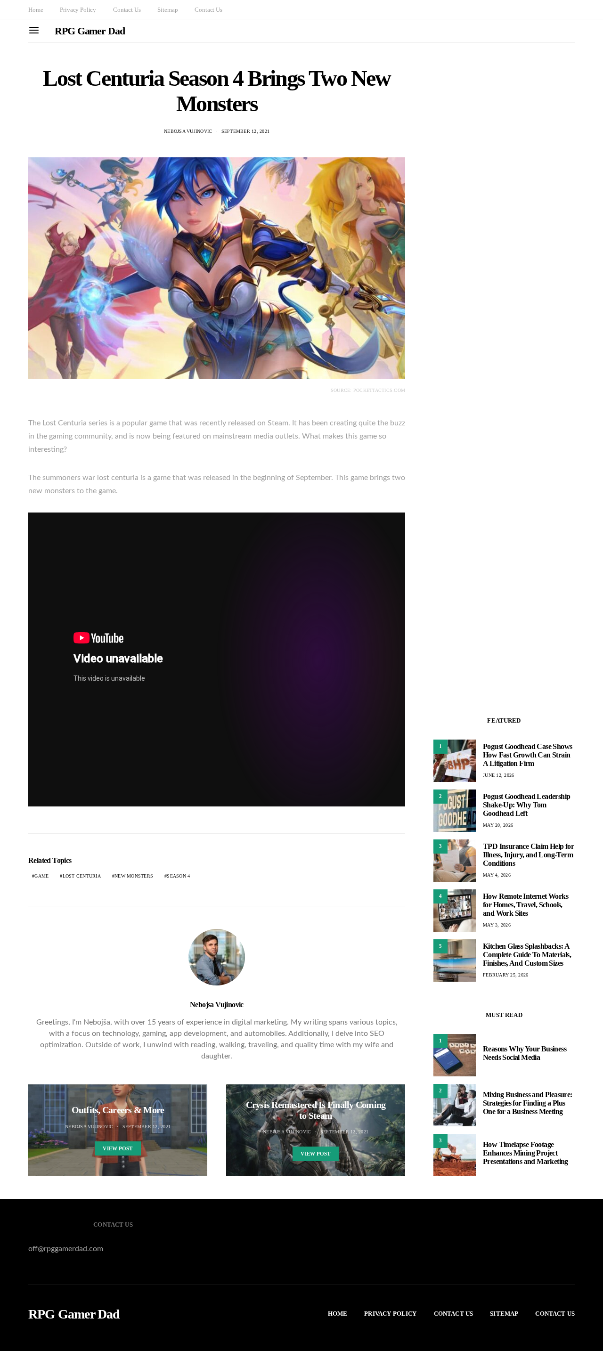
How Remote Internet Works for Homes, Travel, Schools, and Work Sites (525, 904)
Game (41, 876)
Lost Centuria (82, 876)
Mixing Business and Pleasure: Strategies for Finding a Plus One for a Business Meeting (527, 1103)
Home (35, 9)
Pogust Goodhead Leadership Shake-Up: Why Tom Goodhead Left (526, 804)
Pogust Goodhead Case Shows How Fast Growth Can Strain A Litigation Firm (527, 754)
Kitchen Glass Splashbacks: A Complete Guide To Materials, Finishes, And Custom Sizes (527, 954)
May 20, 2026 (498, 825)
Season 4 (178, 876)
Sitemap (167, 9)
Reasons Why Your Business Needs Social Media (524, 1053)
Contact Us (126, 9)
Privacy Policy (78, 9)
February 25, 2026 (505, 974)
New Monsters (133, 876)
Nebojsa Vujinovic (188, 131)
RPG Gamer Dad (90, 31)
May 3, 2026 (497, 925)
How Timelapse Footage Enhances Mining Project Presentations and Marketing (525, 1152)
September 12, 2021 (245, 131)
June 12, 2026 (498, 775)
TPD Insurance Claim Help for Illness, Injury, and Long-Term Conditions (528, 854)
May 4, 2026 (497, 875)
